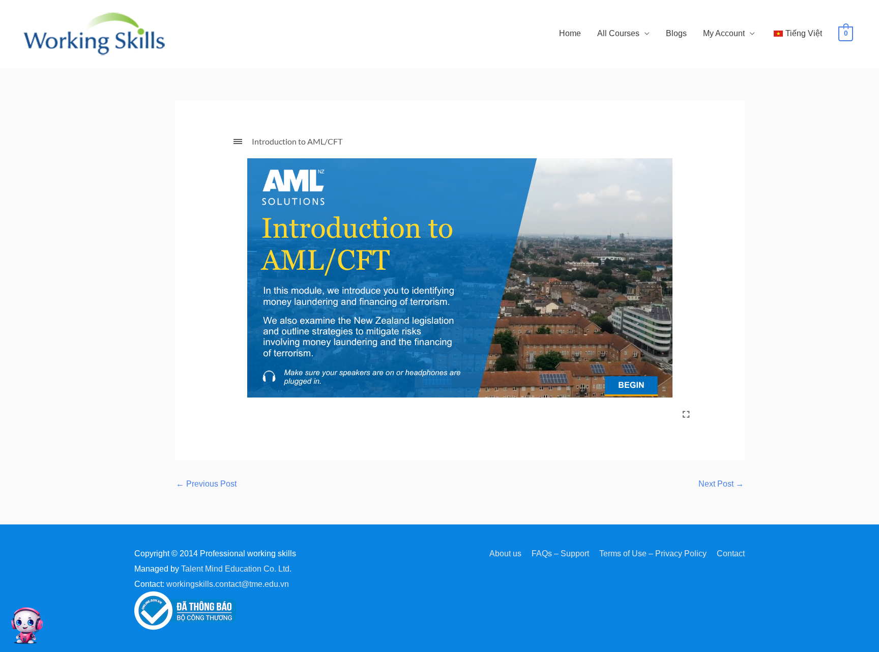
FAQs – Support (560, 553)
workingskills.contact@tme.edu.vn (227, 584)
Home (570, 33)
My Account (724, 33)
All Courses (618, 33)
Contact (731, 553)
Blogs (676, 33)
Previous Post (206, 484)
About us (505, 553)
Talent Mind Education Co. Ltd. (236, 568)
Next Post (721, 484)
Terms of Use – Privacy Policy (653, 553)
